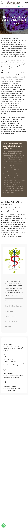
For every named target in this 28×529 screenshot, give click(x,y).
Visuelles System (11, 321)
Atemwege (9, 311)
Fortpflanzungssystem (13, 281)
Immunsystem (10, 316)
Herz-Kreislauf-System (13, 306)
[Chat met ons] (3, 525)
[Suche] (23, 2)
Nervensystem (10, 301)
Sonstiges (8, 326)
